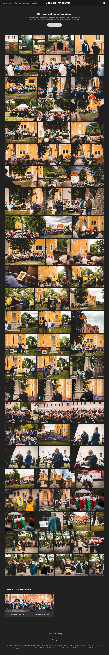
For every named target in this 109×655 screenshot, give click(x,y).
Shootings (17, 3)
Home (5, 3)
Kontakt (34, 3)
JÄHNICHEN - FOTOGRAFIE (57, 3)
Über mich (26, 3)
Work (10, 3)
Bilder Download (54, 25)
